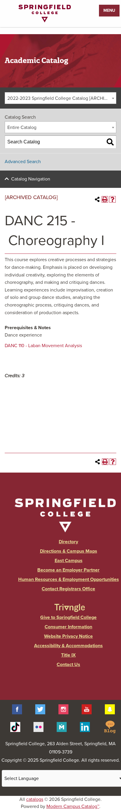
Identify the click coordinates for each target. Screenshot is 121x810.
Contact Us (68, 664)
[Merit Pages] (62, 726)
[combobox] (60, 98)
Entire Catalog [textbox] (21, 127)
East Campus (69, 561)
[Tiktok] (15, 726)
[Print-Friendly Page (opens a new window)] (105, 199)
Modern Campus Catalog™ (72, 806)
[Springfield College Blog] (110, 726)
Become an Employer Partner (68, 570)
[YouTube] (87, 709)
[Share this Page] (97, 199)
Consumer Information (68, 627)
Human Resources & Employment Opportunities (68, 579)
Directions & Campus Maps (68, 551)
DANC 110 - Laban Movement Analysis (43, 346)
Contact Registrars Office (68, 589)
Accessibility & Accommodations (68, 646)
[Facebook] (17, 709)
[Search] (110, 141)
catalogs (34, 799)
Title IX (68, 655)
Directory (68, 542)
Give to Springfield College (68, 617)
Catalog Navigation (30, 179)
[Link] (45, 21)
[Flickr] (38, 726)
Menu (109, 10)
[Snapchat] (110, 709)
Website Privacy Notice (68, 636)
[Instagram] (63, 709)
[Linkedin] (85, 726)
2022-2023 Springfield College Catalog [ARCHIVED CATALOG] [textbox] (61, 98)
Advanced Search (23, 162)
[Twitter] (40, 709)
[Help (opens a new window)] (112, 199)
